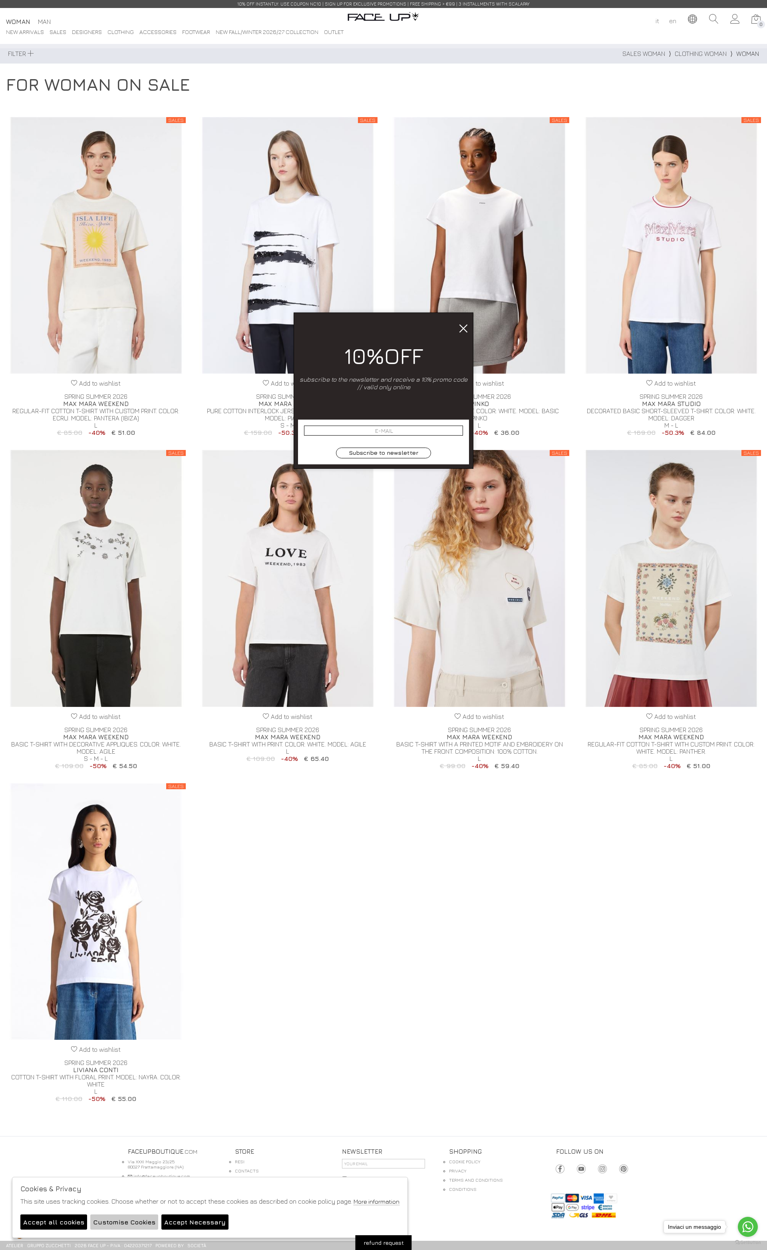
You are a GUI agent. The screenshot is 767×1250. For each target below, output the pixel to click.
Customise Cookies (124, 1222)
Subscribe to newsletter (383, 452)
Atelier (14, 1245)
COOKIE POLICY (464, 1161)
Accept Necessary (195, 1222)
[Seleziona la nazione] (692, 19)
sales (58, 32)
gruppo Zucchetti (49, 1245)
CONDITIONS (463, 1189)
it (657, 20)
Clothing (120, 32)
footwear (196, 32)
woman (18, 21)
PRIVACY (457, 1170)
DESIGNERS (87, 32)
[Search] (714, 19)
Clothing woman (701, 53)
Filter (18, 53)
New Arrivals (25, 32)
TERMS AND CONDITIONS (476, 1179)
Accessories (158, 32)
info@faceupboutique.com (161, 1175)
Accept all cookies (53, 1222)
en (672, 20)
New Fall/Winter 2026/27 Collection (267, 32)
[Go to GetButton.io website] (748, 1242)
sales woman (643, 53)
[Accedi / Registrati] (735, 19)
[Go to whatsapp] (748, 1227)
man (44, 21)
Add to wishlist (99, 383)
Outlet (334, 32)
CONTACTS (247, 1170)
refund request (384, 1242)
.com (383, 21)
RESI (239, 1161)
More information (376, 1201)
